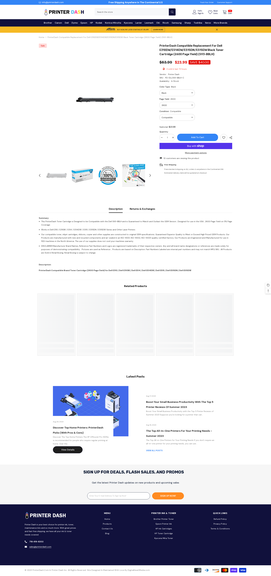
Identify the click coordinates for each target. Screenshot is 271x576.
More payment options (196, 152)
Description (116, 209)
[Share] (229, 137)
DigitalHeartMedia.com (139, 570)
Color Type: (167, 86)
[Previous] (40, 175)
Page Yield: (167, 99)
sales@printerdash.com (40, 546)
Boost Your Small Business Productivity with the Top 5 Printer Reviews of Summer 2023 (179, 404)
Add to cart (197, 137)
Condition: (170, 111)
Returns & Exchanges (142, 209)
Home (41, 37)
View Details (67, 449)
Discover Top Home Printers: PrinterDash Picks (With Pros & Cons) (78, 430)
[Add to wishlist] (223, 137)
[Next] (150, 175)
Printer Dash (173, 74)
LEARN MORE (158, 30)
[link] (56, 346)
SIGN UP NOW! (168, 495)
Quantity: (163, 131)
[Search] (135, 12)
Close (217, 29)
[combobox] (132, 12)
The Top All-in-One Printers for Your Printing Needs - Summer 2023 (179, 433)
